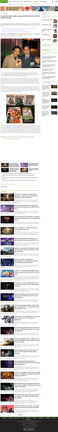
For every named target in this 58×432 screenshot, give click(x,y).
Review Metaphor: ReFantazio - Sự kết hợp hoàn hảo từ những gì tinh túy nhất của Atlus (46, 113)
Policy (32, 427)
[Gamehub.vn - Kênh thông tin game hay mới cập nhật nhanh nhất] (4, 1)
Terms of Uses (27, 427)
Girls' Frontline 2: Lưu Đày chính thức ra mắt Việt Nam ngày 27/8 (34, 169)
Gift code (16, 1)
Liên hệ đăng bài (30, 429)
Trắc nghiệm (43, 1)
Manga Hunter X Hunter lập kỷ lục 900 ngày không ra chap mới (13, 30)
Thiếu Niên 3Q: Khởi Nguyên (47, 19)
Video (21, 1)
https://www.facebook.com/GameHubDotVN (11, 138)
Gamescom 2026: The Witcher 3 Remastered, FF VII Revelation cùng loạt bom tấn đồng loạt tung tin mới (26, 261)
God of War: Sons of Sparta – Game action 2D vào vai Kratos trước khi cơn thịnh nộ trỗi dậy (46, 87)
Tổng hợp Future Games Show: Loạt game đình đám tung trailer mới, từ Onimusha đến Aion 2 (14, 170)
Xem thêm (55, 82)
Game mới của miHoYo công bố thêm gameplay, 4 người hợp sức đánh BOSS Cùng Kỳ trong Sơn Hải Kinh (14, 165)
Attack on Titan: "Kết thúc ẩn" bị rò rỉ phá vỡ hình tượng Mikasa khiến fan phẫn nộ (16, 31)
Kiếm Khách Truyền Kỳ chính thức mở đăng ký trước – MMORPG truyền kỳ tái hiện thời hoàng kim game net (27, 374)
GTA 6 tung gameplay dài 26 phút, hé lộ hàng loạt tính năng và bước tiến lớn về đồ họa (34, 165)
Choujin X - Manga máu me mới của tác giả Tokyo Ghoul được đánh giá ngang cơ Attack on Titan (19, 28)
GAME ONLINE (15, 4)
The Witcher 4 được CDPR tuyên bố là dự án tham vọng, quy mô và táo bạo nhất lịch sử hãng (27, 284)
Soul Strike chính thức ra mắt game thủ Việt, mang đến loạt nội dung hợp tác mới (16, 173)
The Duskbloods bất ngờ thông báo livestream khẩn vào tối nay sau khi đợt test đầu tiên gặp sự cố (27, 362)
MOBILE (10, 4)
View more (20, 414)
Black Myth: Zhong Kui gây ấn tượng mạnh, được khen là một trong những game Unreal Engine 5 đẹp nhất (27, 385)
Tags (2, 184)
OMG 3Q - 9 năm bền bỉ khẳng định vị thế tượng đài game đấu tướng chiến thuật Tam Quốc (18, 180)
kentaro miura (10, 184)
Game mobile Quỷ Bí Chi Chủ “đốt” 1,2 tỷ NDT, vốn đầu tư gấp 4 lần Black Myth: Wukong (27, 351)
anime (7, 184)
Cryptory (35, 4)
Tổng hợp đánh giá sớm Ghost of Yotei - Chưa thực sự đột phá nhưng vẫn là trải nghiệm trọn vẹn (46, 94)
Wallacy (40, 4)
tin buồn (33, 34)
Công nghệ (26, 1)
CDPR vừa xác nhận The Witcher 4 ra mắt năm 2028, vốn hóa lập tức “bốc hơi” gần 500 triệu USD (27, 250)
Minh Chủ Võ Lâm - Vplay (46, 24)
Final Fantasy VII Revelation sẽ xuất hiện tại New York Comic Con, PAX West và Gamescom (27, 318)
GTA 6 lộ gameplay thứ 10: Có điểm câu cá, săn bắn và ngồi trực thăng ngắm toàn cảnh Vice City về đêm (27, 340)
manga (4, 184)
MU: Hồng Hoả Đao (45, 34)
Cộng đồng (36, 1)
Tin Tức (11, 1)
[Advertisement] (20, 150)
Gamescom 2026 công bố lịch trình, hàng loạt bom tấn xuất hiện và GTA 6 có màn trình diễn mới (26, 295)
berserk (14, 184)
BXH (31, 1)
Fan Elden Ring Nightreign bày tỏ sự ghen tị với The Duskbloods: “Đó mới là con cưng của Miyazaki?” (27, 329)
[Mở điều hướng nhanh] (39, 13)
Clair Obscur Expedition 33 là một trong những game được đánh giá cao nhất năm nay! (46, 101)
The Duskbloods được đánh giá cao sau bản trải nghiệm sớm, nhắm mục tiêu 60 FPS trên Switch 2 (27, 396)
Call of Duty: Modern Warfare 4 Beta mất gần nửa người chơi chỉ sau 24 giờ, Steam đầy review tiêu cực (27, 307)
